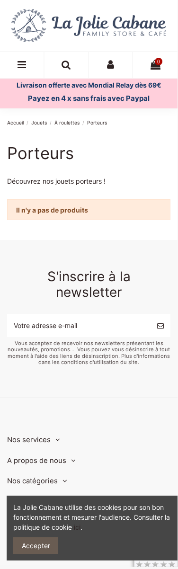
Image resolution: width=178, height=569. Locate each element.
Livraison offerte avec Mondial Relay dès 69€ (89, 85)
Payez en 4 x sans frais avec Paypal (89, 98)
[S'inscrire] (160, 325)
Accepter (36, 546)
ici (77, 527)
